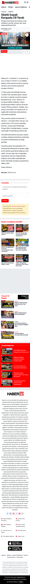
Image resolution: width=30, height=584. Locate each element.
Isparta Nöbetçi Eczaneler (6, 519)
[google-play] (15, 549)
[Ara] (25, 2)
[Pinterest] (13, 513)
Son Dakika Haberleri (8, 536)
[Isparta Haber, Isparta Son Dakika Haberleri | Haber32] (9, 2)
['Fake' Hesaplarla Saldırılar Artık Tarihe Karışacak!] (22, 258)
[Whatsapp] (22, 513)
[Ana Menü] (27, 2)
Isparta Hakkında (21, 7)
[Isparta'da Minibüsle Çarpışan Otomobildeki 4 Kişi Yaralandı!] (7, 242)
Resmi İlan (20, 557)
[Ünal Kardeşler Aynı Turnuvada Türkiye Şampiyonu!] (22, 228)
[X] (10, 513)
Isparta (3, 7)
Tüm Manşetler (22, 530)
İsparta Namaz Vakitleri (6, 525)
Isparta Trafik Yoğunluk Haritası (20, 525)
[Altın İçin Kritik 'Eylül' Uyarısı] (7, 228)
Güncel (25, 555)
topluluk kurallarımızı (16, 206)
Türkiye (10, 7)
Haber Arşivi (21, 536)
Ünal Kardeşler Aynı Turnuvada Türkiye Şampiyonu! (21, 234)
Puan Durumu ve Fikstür (6, 531)
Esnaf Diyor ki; (11, 557)
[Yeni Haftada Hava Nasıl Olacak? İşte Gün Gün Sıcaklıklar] (22, 242)
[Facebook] (7, 513)
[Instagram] (16, 513)
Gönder (5, 200)
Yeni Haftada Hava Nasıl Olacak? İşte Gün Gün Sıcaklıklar (21, 249)
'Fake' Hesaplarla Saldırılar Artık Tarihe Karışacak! (22, 264)
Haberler (3, 11)
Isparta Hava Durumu (20, 519)
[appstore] (15, 543)
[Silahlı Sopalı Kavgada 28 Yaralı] (15, 40)
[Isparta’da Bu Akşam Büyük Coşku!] (7, 258)
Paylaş (5, 51)
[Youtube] (19, 513)
